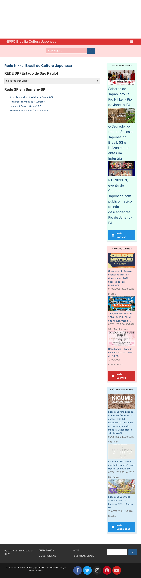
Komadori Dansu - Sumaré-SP (25, 106)
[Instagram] (97, 570)
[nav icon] (131, 41)
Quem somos (46, 550)
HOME (76, 550)
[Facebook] (77, 570)
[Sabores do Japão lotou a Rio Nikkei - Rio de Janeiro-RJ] (121, 84)
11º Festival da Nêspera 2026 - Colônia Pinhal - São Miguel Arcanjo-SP (120, 317)
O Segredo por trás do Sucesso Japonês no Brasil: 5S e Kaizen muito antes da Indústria (121, 142)
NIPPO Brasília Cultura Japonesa (31, 41)
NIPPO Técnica (36, 570)
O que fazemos (47, 555)
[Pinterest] (107, 570)
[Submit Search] (91, 51)
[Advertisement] (70, 19)
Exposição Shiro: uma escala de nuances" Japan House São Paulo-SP (121, 465)
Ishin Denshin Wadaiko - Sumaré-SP (28, 101)
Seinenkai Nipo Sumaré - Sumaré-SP (29, 110)
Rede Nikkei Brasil (83, 555)
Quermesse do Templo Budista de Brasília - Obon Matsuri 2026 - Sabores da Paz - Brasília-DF (120, 278)
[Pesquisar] (132, 552)
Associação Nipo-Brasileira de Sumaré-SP (32, 97)
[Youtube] (116, 570)
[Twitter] (87, 570)
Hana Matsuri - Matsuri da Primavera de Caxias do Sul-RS (120, 352)
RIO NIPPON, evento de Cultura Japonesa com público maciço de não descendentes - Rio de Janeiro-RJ (120, 201)
